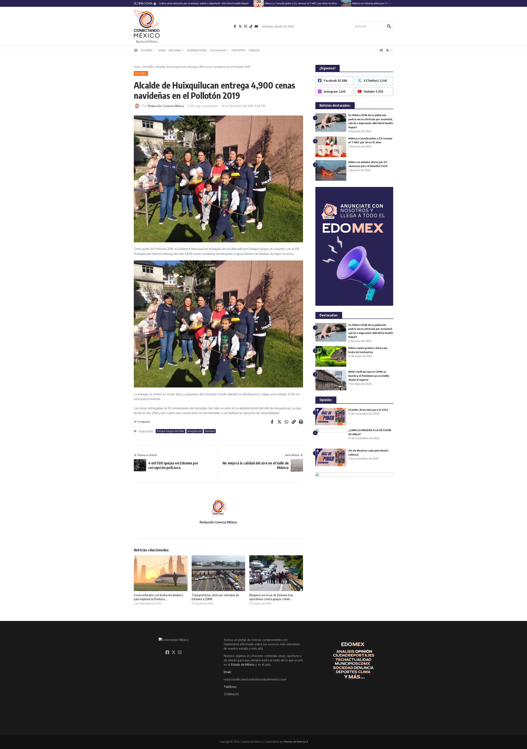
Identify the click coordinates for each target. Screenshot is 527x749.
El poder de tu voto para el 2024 (368, 409)
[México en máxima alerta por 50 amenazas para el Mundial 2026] (332, 3)
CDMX (162, 50)
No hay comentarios (204, 106)
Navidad (210, 431)
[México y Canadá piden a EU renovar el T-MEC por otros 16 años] (245, 3)
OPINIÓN (253, 50)
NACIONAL (175, 50)
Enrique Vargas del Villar (170, 431)
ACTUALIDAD (218, 50)
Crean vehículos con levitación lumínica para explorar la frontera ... (158, 597)
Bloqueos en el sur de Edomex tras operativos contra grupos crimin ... (271, 597)
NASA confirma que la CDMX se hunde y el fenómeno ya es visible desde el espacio (368, 375)
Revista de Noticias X (296, 741)
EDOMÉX (146, 50)
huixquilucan (194, 431)
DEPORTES (238, 50)
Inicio (137, 66)
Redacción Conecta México (166, 106)
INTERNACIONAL (197, 50)
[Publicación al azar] (381, 50)
